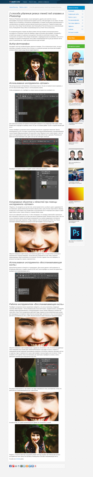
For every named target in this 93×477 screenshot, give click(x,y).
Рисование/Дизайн (73, 20)
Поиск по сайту (32, 2)
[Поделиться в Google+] (13, 466)
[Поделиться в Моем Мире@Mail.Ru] (21, 466)
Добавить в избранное (43, 2)
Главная (25, 2)
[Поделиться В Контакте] (32, 466)
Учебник (70, 29)
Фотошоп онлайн (73, 32)
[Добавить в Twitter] (30, 466)
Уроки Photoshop (13, 7)
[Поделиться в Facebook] (10, 466)
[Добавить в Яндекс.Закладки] (35, 466)
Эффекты (71, 26)
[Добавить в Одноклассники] (27, 466)
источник (17, 459)
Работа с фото (72, 17)
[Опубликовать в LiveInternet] (16, 466)
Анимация (71, 11)
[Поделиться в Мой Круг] (24, 466)
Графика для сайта (73, 14)
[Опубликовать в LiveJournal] (19, 466)
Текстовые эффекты (74, 23)
